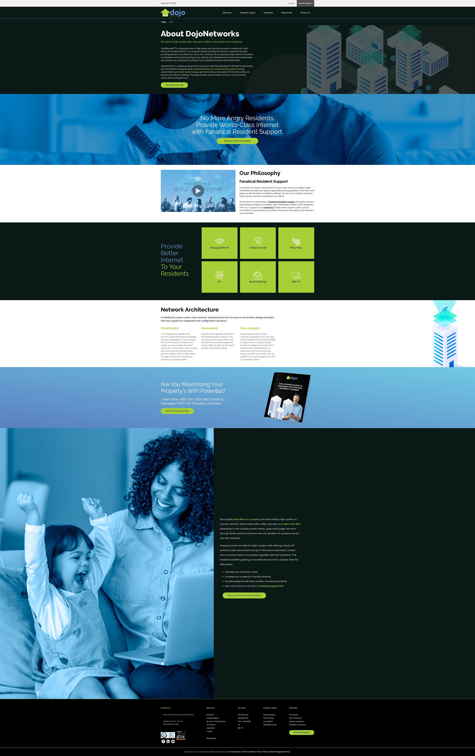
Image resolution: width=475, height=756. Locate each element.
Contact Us (165, 708)
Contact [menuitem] (291, 3)
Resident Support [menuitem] (305, 3)
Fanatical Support (213, 718)
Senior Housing (268, 718)
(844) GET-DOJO (168, 3)
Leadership (211, 728)
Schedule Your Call (174, 85)
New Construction (295, 718)
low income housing (219, 69)
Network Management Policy (279, 752)
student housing (201, 69)
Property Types (248, 12)
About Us (305, 12)
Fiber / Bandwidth (244, 721)
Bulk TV (240, 728)
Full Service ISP (243, 715)
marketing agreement (271, 586)
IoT (239, 725)
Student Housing (269, 715)
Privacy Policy (262, 752)
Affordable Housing (270, 725)
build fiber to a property (247, 519)
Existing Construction (296, 721)
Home (163, 22)
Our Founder (211, 725)
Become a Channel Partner (216, 721)
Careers (209, 731)
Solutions (269, 12)
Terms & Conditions (249, 752)
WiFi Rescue (293, 715)
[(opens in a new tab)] (163, 742)
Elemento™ (269, 207)
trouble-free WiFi (290, 524)
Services (227, 12)
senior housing (237, 69)
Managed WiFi (243, 718)
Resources (287, 12)
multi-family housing (189, 72)
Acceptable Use (235, 752)
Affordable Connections (297, 725)
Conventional (268, 721)
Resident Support (302, 732)
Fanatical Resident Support (282, 202)
